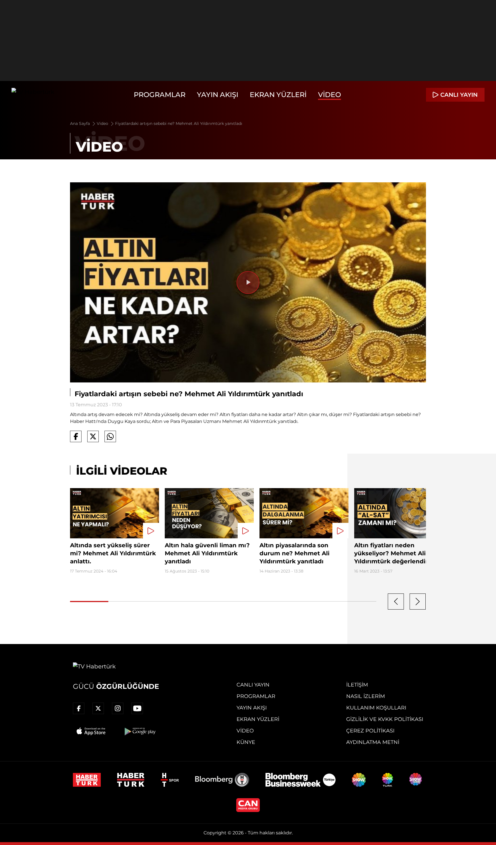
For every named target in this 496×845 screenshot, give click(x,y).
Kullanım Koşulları (376, 708)
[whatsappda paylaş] (110, 436)
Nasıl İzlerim (365, 696)
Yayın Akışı (217, 94)
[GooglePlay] (139, 731)
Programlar (159, 94)
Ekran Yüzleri (278, 94)
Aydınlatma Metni (372, 742)
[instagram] (117, 708)
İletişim (357, 685)
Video (329, 94)
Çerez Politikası (370, 731)
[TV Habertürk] (32, 95)
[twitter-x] (98, 708)
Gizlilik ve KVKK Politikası (384, 719)
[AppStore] (91, 731)
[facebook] (78, 708)
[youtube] (137, 708)
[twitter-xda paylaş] (93, 436)
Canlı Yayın (253, 685)
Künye (246, 742)
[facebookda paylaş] (76, 436)
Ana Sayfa (80, 123)
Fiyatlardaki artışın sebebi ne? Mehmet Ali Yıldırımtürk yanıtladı (178, 123)
